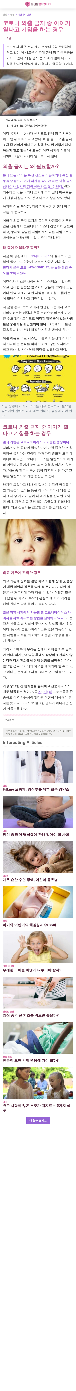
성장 (5, 921)
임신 (5, 785)
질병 (12, 14)
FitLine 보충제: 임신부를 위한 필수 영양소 (36, 789)
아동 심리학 (8, 966)
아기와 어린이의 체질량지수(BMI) (29, 925)
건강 (5, 14)
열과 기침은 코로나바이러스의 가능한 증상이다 (36, 442)
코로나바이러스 (39, 256)
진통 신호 (7, 1056)
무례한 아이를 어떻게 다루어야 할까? (32, 970)
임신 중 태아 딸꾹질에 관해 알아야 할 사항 (36, 834)
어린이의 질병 (24, 14)
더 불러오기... (38, 1120)
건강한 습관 (8, 1011)
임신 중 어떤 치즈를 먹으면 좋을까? (31, 1015)
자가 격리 (45, 691)
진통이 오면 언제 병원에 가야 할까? (31, 1060)
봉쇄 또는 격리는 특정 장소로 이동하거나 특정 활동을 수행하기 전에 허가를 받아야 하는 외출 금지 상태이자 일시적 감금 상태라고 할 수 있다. (38, 180)
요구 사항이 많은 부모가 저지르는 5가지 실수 (36, 1107)
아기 (5, 1101)
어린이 (6, 876)
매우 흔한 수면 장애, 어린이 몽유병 (30, 880)
